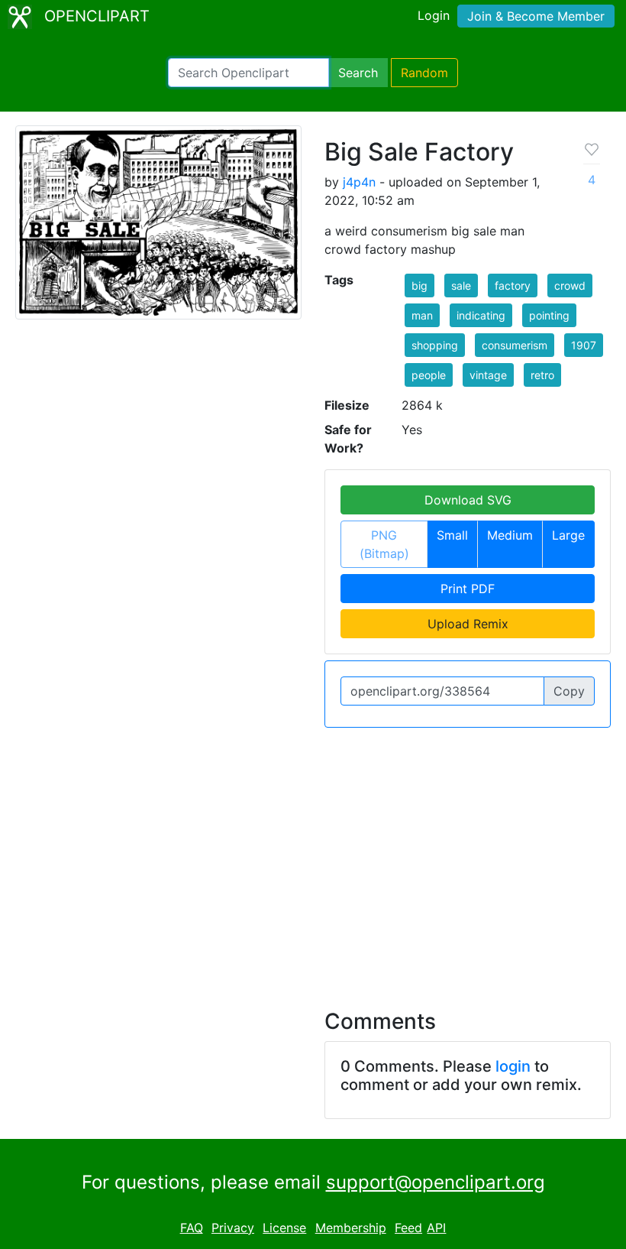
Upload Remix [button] (468, 623)
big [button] (419, 285)
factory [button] (513, 285)
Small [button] (452, 535)
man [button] (422, 315)
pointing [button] (549, 315)
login (513, 1066)
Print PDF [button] (467, 588)
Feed (408, 1227)
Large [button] (568, 535)
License (284, 1227)
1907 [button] (583, 345)
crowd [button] (570, 285)
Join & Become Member (536, 16)
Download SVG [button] (467, 500)
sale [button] (461, 285)
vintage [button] (488, 374)
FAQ (191, 1227)
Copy (569, 691)
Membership (350, 1227)
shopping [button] (434, 345)
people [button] (428, 374)
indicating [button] (481, 315)
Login (434, 15)
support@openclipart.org (435, 1182)
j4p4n (359, 182)
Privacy (232, 1227)
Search (358, 72)
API (436, 1227)
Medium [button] (510, 535)
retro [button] (542, 374)
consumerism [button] (514, 345)
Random (424, 72)
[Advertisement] (313, 859)
